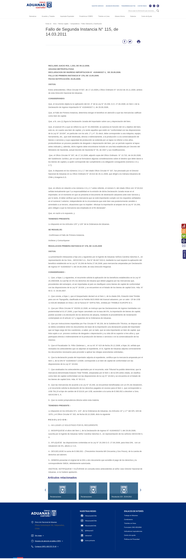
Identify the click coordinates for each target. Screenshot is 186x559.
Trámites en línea (130, 523)
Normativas (32, 16)
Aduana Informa (120, 16)
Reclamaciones (55, 497)
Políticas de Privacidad (132, 539)
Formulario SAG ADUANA (133, 527)
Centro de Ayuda (146, 16)
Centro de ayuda (130, 535)
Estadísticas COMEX (86, 16)
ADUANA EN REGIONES (112, 6)
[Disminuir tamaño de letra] (154, 5)
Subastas (133, 16)
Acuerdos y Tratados (48, 16)
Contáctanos (128, 519)
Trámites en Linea (103, 16)
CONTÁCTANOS (142, 6)
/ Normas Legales (63, 24)
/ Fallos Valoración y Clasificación (91, 24)
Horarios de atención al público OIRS (48, 541)
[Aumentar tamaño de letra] (150, 5)
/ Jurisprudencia (75, 24)
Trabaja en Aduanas (131, 515)
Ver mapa (38, 535)
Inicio (55, 24)
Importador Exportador (67, 16)
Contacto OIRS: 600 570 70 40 (45, 546)
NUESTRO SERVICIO (98, 6)
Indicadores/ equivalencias (133, 531)
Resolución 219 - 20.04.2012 (122, 497)
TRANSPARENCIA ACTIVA (128, 6)
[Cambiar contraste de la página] (157, 5)
